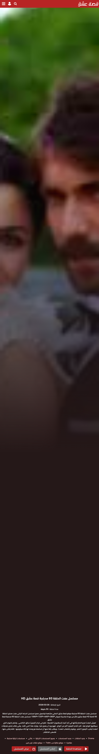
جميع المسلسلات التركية (45, 738)
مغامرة (69, 742)
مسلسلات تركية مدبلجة (16, 738)
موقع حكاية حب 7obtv (54, 742)
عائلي (30, 738)
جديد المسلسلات (64, 738)
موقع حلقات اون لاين (34, 742)
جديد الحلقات (80, 738)
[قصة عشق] (88, 4)
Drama (91, 738)
